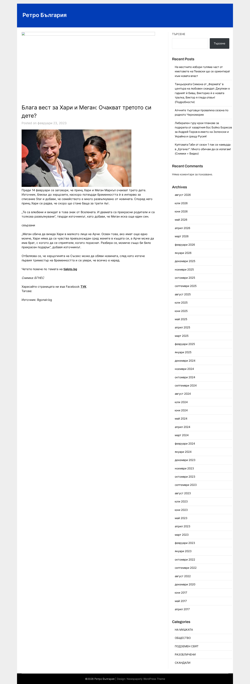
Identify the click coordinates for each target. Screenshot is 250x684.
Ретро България (45, 15)
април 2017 (182, 609)
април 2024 (182, 427)
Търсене (178, 34)
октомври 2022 (185, 559)
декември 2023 (185, 460)
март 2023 (182, 534)
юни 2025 (181, 311)
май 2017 (181, 601)
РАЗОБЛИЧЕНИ (185, 654)
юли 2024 (181, 402)
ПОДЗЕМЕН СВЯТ (187, 646)
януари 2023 (183, 551)
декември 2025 (185, 261)
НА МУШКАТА (184, 629)
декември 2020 (185, 584)
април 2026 (182, 228)
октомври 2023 (185, 476)
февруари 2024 (185, 443)
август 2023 (183, 493)
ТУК (83, 286)
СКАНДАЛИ (182, 662)
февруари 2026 (185, 244)
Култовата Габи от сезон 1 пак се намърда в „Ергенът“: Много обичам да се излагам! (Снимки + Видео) (203, 149)
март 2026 (182, 236)
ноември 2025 (184, 269)
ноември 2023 (184, 468)
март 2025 (182, 336)
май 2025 (181, 319)
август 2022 (183, 576)
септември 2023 (186, 485)
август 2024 (183, 393)
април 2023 (182, 526)
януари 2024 (183, 452)
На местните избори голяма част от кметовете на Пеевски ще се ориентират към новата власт (202, 71)
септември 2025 (186, 286)
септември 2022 (186, 567)
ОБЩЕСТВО (183, 638)
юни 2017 (181, 592)
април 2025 (182, 327)
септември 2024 (186, 385)
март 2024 (182, 435)
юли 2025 (181, 302)
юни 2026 (181, 211)
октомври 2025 (185, 277)
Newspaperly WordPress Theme (146, 678)
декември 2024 (185, 360)
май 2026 (181, 219)
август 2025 (183, 294)
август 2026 (183, 195)
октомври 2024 (185, 377)
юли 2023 (181, 501)
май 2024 (181, 418)
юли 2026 (181, 203)
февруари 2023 (185, 543)
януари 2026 (183, 253)
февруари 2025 (185, 344)
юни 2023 (181, 510)
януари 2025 (183, 352)
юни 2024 (181, 410)
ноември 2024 (184, 369)
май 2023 (181, 518)
